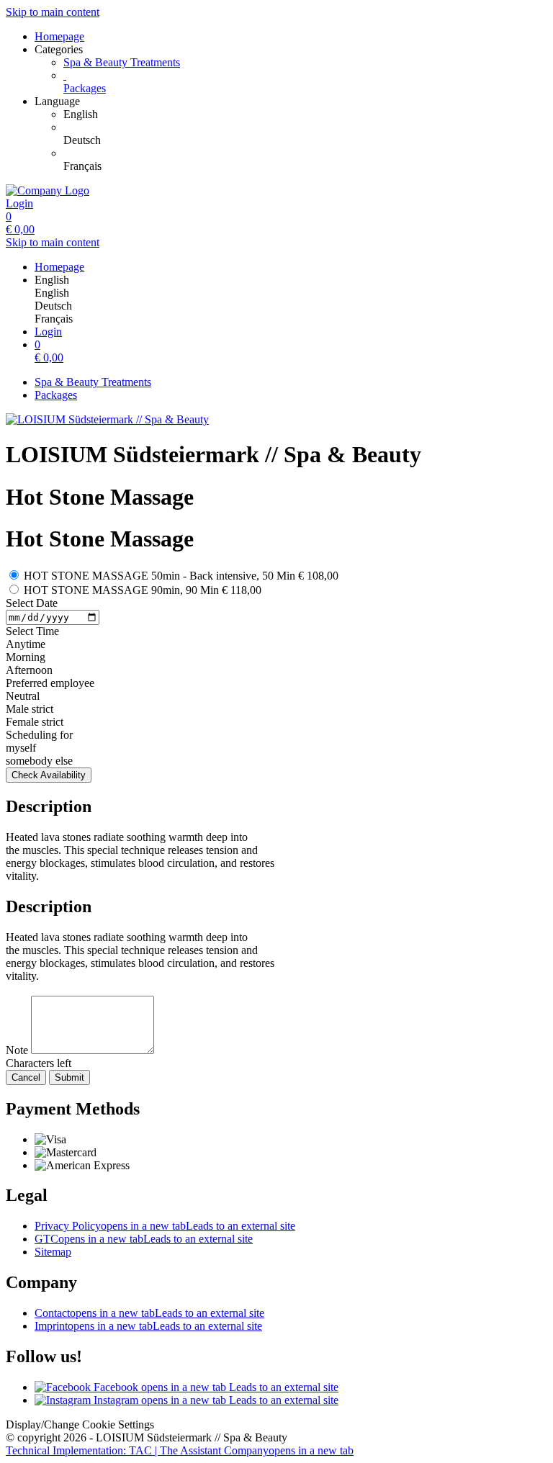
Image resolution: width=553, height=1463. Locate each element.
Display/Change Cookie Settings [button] (80, 1424)
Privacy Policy (165, 1226)
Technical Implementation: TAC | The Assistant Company (180, 1450)
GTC (144, 1239)
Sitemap (53, 1252)
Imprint (148, 1326)
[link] (305, 114)
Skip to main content (52, 12)
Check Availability (49, 775)
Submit (69, 1077)
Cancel (26, 1077)
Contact (149, 1313)
